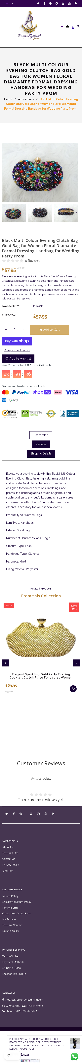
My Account (9, 919)
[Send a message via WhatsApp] (74, 1056)
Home (8, 99)
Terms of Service (12, 925)
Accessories (26, 99)
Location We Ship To (14, 973)
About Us (7, 847)
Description (40, 434)
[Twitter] (39, 3)
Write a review (41, 779)
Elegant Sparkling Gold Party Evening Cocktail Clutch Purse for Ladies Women (41, 676)
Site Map (7, 870)
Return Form (10, 907)
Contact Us (8, 858)
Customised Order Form (16, 913)
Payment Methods (13, 962)
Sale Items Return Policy (16, 901)
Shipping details (41, 453)
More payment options (17, 350)
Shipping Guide (11, 967)
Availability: (11, 305)
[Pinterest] (51, 3)
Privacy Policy (10, 864)
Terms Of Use (10, 853)
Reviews (41, 444)
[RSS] (76, 3)
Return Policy (10, 896)
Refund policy (10, 930)
